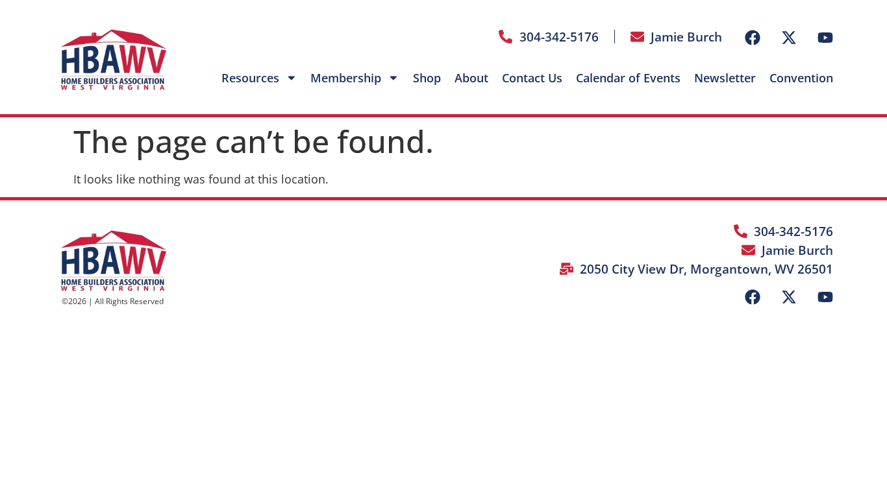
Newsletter (725, 77)
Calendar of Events (628, 77)
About (471, 77)
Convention (801, 77)
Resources (250, 77)
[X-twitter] (789, 37)
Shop (427, 77)
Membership (345, 77)
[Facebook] (752, 37)
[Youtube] (825, 37)
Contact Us (532, 77)
